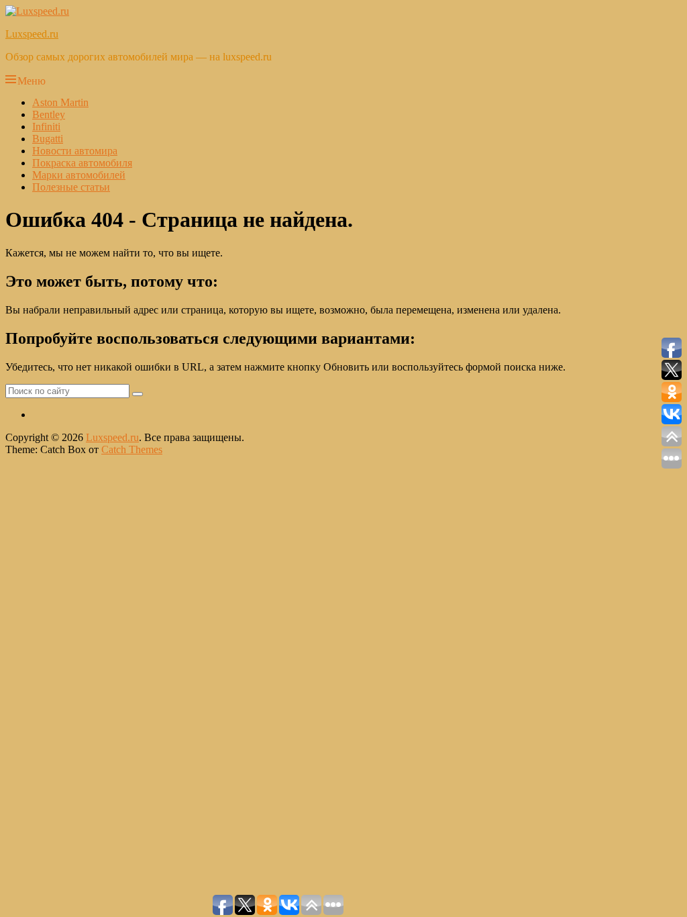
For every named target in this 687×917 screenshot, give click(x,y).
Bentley (48, 114)
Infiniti (46, 126)
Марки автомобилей (78, 175)
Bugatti (47, 138)
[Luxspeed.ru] (37, 11)
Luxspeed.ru (31, 34)
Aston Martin (60, 102)
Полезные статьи (71, 187)
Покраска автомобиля (82, 162)
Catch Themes (131, 449)
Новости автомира (74, 150)
